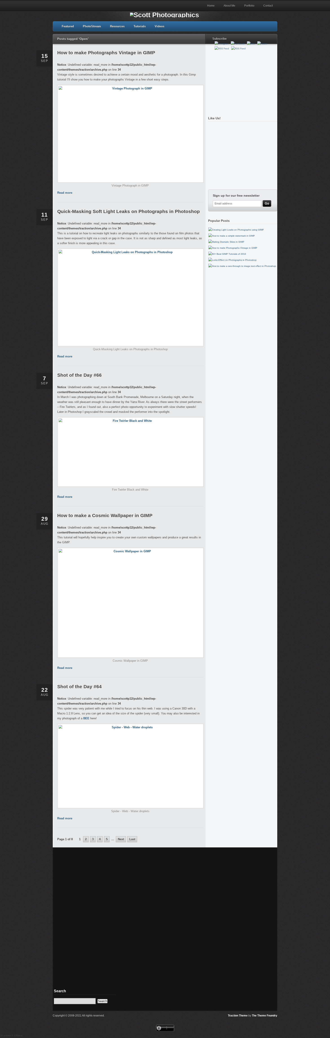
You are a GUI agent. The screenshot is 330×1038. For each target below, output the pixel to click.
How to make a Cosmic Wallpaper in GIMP (104, 515)
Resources (117, 26)
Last (132, 839)
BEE (86, 718)
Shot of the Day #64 (79, 686)
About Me (229, 5)
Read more (64, 192)
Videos (159, 26)
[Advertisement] (241, 81)
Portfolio (249, 5)
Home (211, 5)
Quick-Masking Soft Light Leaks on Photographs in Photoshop (128, 211)
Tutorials (140, 26)
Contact (268, 5)
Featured (68, 26)
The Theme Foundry (264, 1015)
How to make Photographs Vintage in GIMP (106, 52)
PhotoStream (92, 26)
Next (121, 839)
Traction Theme (238, 1015)
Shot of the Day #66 (79, 375)
